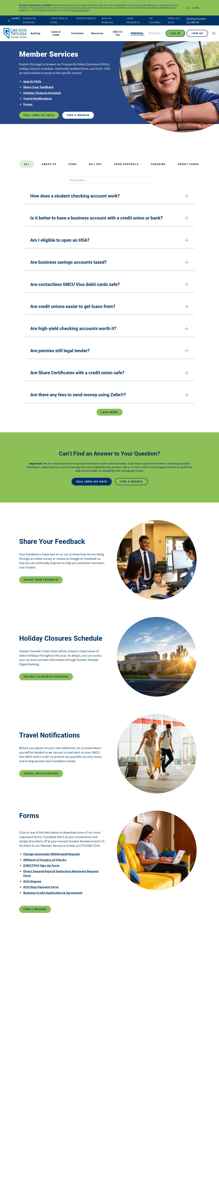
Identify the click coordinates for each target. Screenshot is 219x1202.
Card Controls (126, 164)
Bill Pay (95, 164)
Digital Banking (107, 20)
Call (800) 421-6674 (39, 115)
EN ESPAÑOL (155, 20)
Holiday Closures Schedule (42, 93)
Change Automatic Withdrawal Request (51, 854)
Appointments (86, 18)
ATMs (73, 164)
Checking (158, 164)
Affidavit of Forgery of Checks (44, 860)
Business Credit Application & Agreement (52, 893)
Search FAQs (32, 81)
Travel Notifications (37, 98)
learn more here (81, 10)
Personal (137, 33)
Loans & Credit (56, 33)
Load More (109, 412)
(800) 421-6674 (174, 20)
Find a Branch (78, 115)
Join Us (197, 33)
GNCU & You (117, 33)
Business (154, 33)
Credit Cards (188, 164)
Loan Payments (133, 20)
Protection (77, 33)
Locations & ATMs (59, 20)
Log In (175, 33)
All (27, 164)
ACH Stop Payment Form (41, 887)
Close (195, 7)
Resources (97, 33)
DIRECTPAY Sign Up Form (41, 865)
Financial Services (29, 20)
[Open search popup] (214, 33)
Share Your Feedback (38, 87)
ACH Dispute (32, 881)
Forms (27, 104)
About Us (49, 164)
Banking (35, 33)
